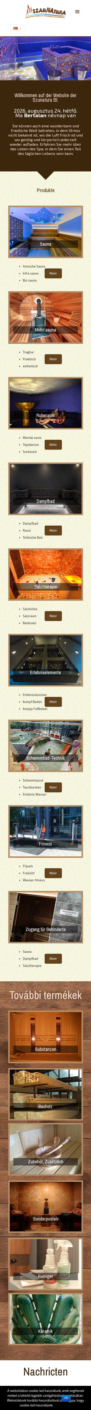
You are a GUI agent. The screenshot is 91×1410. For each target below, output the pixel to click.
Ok (66, 1398)
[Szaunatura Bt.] (45, 11)
